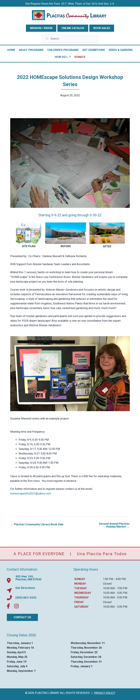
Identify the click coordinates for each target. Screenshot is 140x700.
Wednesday (82, 592)
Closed (107, 583)
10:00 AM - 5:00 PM (115, 592)
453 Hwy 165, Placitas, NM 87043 (28, 578)
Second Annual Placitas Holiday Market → (114, 525)
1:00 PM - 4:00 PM (114, 579)
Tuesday (80, 588)
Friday (79, 602)
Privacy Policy (104, 693)
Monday (80, 583)
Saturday (81, 606)
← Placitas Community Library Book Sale (37, 524)
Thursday (81, 597)
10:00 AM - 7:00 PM (115, 588)
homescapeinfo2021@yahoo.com (30, 493)
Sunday (79, 579)
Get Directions (25, 588)
